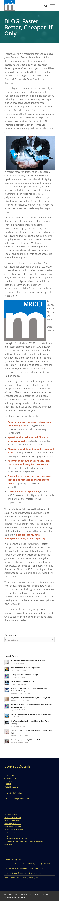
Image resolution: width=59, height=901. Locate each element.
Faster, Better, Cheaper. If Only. (16, 877)
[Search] (44, 5)
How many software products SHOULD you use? (22, 864)
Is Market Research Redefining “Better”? (19, 868)
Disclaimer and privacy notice (14, 897)
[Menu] (51, 5)
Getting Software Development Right (18, 873)
